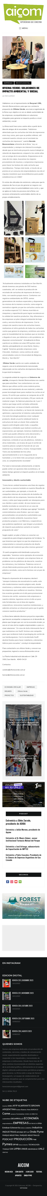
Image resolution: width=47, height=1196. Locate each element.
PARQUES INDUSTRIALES (29, 1135)
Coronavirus (20, 1114)
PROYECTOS (9, 695)
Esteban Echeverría (11, 1127)
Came (6, 1113)
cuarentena (6, 1119)
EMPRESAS (8, 83)
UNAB (24, 1149)
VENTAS (5, 1152)
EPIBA (40, 1123)
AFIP (15, 1105)
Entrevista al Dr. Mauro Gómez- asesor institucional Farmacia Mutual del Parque (23, 839)
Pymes (7, 1144)
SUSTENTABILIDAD (27, 695)
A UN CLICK (30, 1172)
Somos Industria (23, 1145)
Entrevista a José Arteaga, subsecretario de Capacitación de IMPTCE (22, 847)
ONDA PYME (28, 1175)
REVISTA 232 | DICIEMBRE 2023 (22, 980)
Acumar (4, 1106)
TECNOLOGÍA (34, 1144)
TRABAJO (5, 1149)
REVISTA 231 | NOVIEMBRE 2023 (23, 993)
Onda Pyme (37, 1131)
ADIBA (10, 1106)
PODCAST (23, 814)
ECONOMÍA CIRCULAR (13, 687)
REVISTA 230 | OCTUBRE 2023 (22, 1005)
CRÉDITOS (34, 1114)
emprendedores (7, 1123)
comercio (13, 1114)
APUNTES (18, 1175)
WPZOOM (23, 1188)
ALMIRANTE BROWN (29, 1105)
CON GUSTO (19, 1172)
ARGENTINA (9, 1109)
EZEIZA (22, 1128)
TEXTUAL (39, 1172)
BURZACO (34, 1109)
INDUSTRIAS (9, 1131)
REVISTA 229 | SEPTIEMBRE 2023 (23, 1018)
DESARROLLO (17, 1118)
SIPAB (15, 1144)
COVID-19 (28, 1114)
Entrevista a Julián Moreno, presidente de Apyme (23, 831)
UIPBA (17, 1148)
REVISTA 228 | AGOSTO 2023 (22, 1031)
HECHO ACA (9, 1172)
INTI (25, 1132)
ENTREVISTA (33, 1123)
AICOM (23, 1165)
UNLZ (41, 1148)
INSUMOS (8, 691)
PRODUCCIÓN (23, 1139)
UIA (11, 1149)
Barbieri (18, 1109)
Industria (37, 1127)
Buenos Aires (26, 1110)
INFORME (20, 1132)
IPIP (28, 1132)
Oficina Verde (22, 691)
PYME (34, 1139)
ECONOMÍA (31, 1118)
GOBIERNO (28, 1128)
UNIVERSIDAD (33, 1149)
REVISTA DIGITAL (23, 83)
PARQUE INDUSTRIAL (10, 1135)
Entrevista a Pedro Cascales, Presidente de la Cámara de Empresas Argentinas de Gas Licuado (23, 858)
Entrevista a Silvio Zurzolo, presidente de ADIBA (18, 822)
